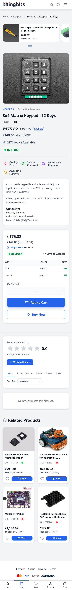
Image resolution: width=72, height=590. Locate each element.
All (10, 373)
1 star (59, 373)
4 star (29, 373)
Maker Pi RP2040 (14, 513)
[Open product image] (36, 78)
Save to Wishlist (56, 253)
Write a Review (21, 362)
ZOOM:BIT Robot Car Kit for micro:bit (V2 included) (53, 456)
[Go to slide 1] (30, 46)
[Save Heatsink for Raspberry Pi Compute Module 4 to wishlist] (42, 538)
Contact (20, 569)
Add (24, 478)
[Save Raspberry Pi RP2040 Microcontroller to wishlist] (7, 478)
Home (6, 16)
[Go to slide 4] (42, 46)
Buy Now (38, 314)
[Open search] (52, 5)
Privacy (42, 569)
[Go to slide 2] (34, 46)
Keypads (18, 16)
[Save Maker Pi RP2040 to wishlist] (7, 538)
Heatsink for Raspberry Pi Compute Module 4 (53, 515)
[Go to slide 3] (38, 46)
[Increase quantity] (61, 291)
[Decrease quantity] (11, 291)
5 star (19, 373)
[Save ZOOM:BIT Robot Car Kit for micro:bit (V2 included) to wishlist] (42, 478)
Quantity (13, 283)
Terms (52, 569)
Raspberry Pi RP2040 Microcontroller (16, 456)
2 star (49, 373)
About (31, 569)
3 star (39, 373)
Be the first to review (29, 109)
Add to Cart (39, 302)
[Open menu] (65, 4)
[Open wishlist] (58, 5)
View (58, 478)
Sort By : (11, 381)
